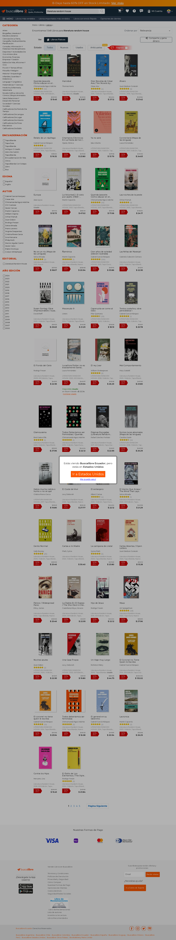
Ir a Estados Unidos (88, 474)
